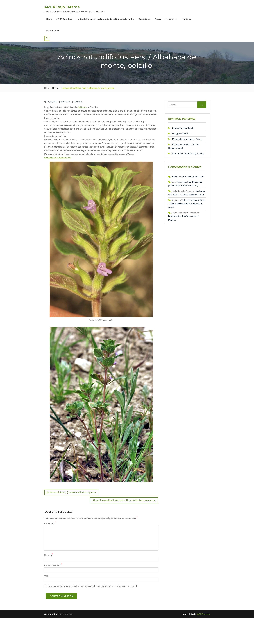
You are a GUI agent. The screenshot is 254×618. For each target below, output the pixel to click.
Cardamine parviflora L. (183, 128)
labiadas (82, 107)
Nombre (48, 555)
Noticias (187, 19)
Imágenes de (57, 157)
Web (46, 576)
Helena (175, 176)
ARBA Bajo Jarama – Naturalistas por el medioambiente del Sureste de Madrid (95, 19)
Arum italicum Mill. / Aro (192, 176)
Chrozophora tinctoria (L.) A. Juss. (188, 153)
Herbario (169, 19)
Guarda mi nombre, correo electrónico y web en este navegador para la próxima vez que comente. (93, 586)
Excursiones (144, 19)
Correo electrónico (52, 565)
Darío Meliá (65, 102)
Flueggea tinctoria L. (181, 133)
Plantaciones (52, 30)
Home (49, 19)
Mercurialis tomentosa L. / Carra (187, 139)
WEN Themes (203, 614)
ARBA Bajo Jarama (62, 7)
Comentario (49, 523)
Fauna (158, 19)
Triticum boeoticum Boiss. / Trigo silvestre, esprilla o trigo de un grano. (187, 204)
